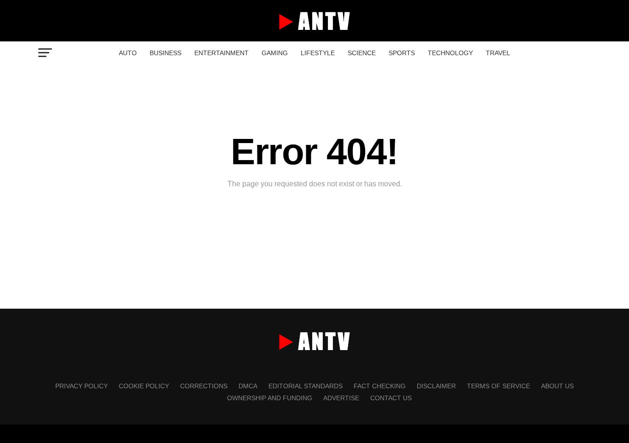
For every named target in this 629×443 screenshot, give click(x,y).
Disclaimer (436, 386)
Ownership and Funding (269, 398)
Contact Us (391, 398)
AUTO (128, 53)
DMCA (248, 386)
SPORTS (402, 53)
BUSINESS (165, 53)
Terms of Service (498, 386)
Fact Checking (380, 386)
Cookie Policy (144, 386)
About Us (557, 386)
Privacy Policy (81, 386)
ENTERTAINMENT (221, 53)
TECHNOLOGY (450, 53)
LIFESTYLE (318, 53)
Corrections (203, 386)
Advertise (341, 398)
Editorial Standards (305, 386)
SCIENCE (362, 53)
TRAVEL (498, 53)
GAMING (275, 53)
